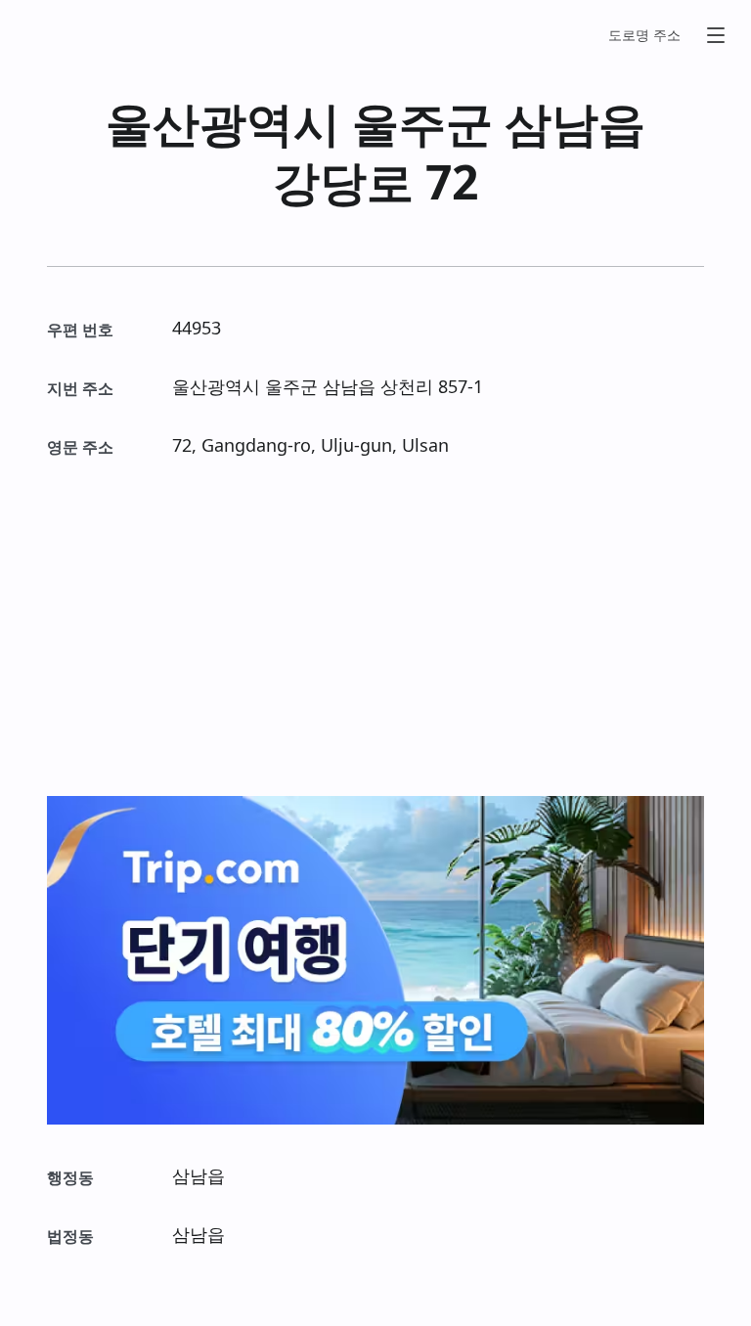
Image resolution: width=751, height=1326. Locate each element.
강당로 (343, 181)
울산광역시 (223, 123)
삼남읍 (575, 123)
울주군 (422, 123)
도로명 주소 (644, 34)
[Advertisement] (375, 628)
